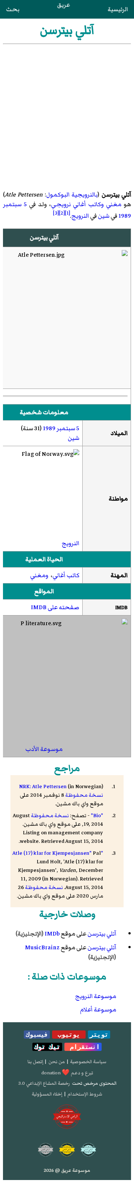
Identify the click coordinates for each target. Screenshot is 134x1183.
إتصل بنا (35, 1061)
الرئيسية (118, 9)
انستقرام (83, 1047)
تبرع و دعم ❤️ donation (67, 1073)
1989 (124, 216)
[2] (62, 213)
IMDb (52, 934)
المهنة (119, 575)
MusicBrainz (42, 947)
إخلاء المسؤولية (47, 1094)
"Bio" (97, 815)
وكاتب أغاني (88, 204)
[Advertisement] (67, 115)
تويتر (99, 1034)
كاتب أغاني (65, 575)
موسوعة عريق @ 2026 (67, 1170)
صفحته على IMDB (55, 607)
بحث (12, 9)
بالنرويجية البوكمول (72, 194)
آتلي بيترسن (101, 934)
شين (103, 216)
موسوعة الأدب (44, 749)
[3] (56, 213)
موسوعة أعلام (98, 1009)
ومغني (39, 575)
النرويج (80, 216)
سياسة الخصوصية (88, 1061)
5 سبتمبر (15, 204)
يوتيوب (69, 1034)
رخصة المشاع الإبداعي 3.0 (44, 1083)
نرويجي (61, 204)
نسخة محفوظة (84, 795)
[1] (67, 213)
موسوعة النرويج (95, 996)
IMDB (121, 607)
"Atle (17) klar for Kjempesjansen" (57, 853)
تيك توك (47, 1047)
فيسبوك (37, 1034)
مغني (113, 204)
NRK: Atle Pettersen (43, 786)
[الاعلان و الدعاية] (67, 1117)
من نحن (56, 1061)
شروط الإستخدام (84, 1094)
